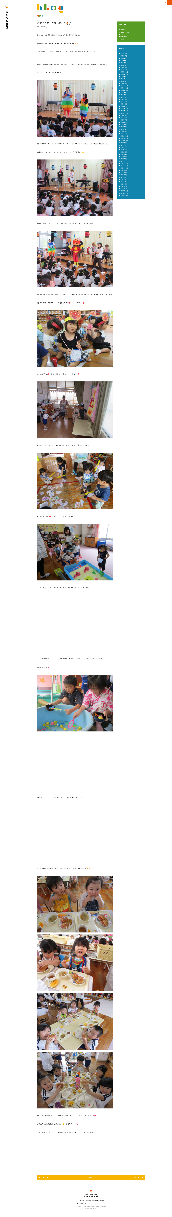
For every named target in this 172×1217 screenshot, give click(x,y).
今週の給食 (123, 38)
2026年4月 (123, 64)
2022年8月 (123, 146)
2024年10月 (124, 92)
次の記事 (136, 1179)
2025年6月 (123, 80)
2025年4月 (123, 82)
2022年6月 (123, 151)
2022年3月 (123, 158)
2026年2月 (123, 69)
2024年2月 (123, 105)
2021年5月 (123, 181)
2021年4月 (123, 183)
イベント (123, 36)
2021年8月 (123, 174)
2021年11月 (124, 167)
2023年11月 (124, 112)
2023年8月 (123, 119)
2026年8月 (123, 55)
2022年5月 (123, 153)
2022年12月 (124, 137)
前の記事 (46, 1179)
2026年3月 (123, 66)
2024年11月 (124, 89)
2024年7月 (123, 96)
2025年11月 (124, 76)
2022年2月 (123, 160)
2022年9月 (123, 144)
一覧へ (91, 1179)
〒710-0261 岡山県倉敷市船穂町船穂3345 (91, 1202)
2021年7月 (123, 176)
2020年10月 (124, 197)
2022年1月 (123, 162)
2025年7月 (123, 78)
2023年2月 (123, 133)
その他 (122, 40)
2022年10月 (124, 142)
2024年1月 (123, 108)
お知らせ (123, 31)
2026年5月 (123, 62)
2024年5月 (123, 101)
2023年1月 (123, 135)
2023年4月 (123, 128)
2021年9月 (123, 172)
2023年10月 (124, 114)
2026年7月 (123, 57)
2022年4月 (123, 156)
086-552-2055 (85, 1205)
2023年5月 (123, 126)
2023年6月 (123, 124)
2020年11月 (124, 194)
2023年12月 (124, 110)
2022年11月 (124, 140)
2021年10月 (124, 169)
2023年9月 (123, 117)
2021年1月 (123, 190)
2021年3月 (123, 185)
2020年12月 (124, 192)
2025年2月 (123, 85)
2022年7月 (123, 149)
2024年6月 (123, 98)
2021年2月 (123, 188)
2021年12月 (124, 165)
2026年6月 (123, 60)
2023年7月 (123, 121)
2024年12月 (124, 87)
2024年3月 (123, 103)
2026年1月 (123, 71)
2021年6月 (123, 178)
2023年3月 (123, 130)
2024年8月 (123, 94)
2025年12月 (124, 73)
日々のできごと (124, 33)
